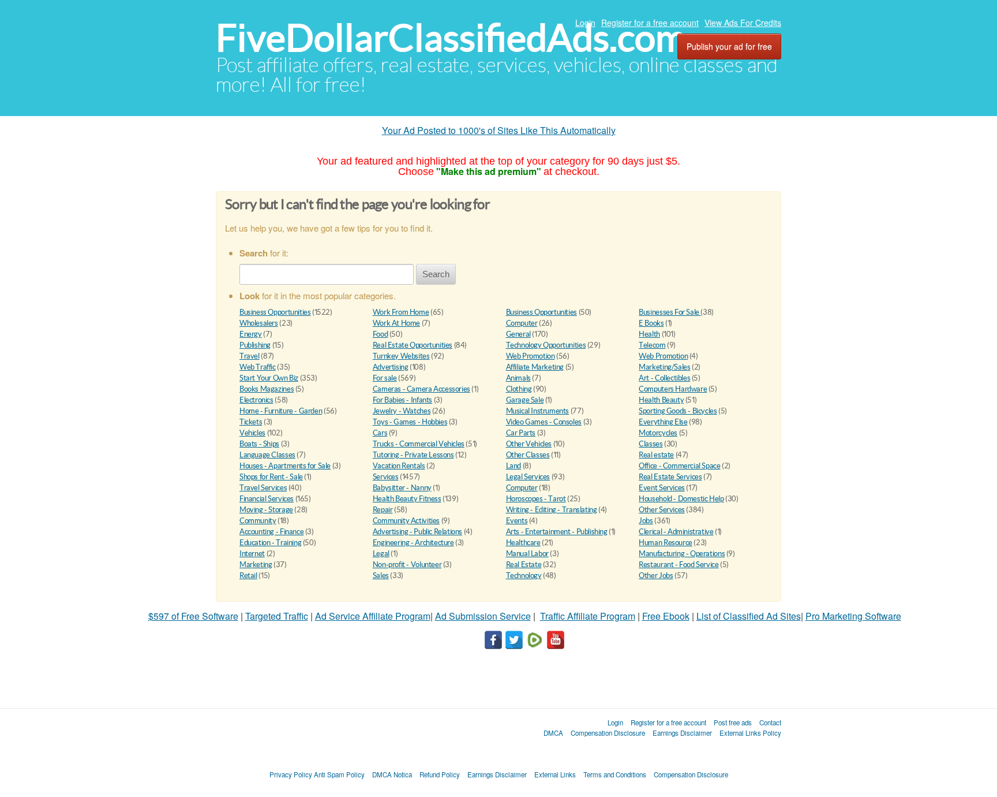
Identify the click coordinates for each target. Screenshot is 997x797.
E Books (651, 323)
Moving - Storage (266, 509)
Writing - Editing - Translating (551, 509)
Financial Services (266, 498)
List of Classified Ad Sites (748, 616)
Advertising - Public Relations (417, 531)
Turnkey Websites (401, 356)
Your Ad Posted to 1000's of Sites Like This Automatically (499, 130)
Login (585, 22)
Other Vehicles (529, 444)
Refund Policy (439, 774)
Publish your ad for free (729, 46)
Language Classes (267, 454)
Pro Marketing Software (853, 616)
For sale (385, 378)
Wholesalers (258, 323)
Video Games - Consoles (544, 422)
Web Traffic (257, 367)
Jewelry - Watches (401, 411)
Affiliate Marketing (535, 367)
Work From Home (401, 312)
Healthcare (523, 542)
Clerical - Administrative (676, 531)
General (518, 334)
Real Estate (524, 564)
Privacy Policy (290, 774)
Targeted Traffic (276, 616)
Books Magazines (266, 389)
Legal (381, 553)
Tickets (250, 422)
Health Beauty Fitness (407, 498)
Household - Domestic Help (681, 498)
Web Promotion (530, 356)
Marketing (255, 564)
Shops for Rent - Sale (271, 476)
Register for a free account (650, 22)
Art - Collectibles (664, 378)
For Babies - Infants (402, 400)
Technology (524, 575)
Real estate (656, 454)
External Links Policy (750, 733)
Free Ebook (665, 616)
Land (513, 465)
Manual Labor (527, 553)
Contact (770, 722)
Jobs (646, 520)
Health (649, 334)
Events (517, 520)
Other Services (662, 509)
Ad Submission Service (483, 616)
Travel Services (263, 487)
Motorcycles (658, 433)
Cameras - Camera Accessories (421, 389)
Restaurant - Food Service (678, 564)
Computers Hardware (673, 389)
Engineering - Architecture (413, 542)
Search (435, 274)
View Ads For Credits (742, 22)
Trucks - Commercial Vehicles (418, 444)
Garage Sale (525, 400)
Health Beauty (661, 400)
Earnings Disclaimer (682, 733)
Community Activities (406, 520)
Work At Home (396, 323)
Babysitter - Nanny (402, 487)
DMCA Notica (392, 774)
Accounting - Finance (271, 531)
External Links (555, 774)
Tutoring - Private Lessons (413, 454)
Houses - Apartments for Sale (285, 465)
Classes (650, 444)
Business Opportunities (274, 312)
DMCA (553, 733)
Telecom (652, 345)
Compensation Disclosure (608, 733)
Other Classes (528, 454)
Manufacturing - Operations (682, 553)
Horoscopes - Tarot (536, 498)
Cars (380, 433)
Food (380, 334)
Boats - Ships (259, 444)
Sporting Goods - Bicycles (678, 411)
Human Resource (665, 542)
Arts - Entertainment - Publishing (557, 531)
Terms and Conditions (614, 774)
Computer (522, 323)
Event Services (662, 487)
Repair (383, 509)
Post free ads (733, 722)
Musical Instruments (537, 411)
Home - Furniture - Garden (280, 411)
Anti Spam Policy (339, 774)
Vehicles (252, 433)
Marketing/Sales (664, 367)
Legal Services (528, 476)
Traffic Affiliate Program (587, 616)
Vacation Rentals (399, 465)
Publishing (255, 345)
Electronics (256, 400)
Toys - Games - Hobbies (410, 422)
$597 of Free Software (193, 616)
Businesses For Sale (669, 312)
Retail (248, 575)
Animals (518, 378)
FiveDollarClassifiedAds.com (451, 38)
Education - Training (270, 542)
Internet (252, 553)
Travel (249, 356)
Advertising (390, 367)
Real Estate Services (670, 476)
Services (386, 476)
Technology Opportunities (546, 345)
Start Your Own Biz (268, 378)
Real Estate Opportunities (412, 345)
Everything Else (663, 422)
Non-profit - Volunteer (407, 564)
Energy (250, 334)
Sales (381, 575)
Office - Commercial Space (679, 465)
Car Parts (521, 433)
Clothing (519, 389)
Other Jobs (656, 575)
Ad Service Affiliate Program (372, 616)
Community (257, 520)
